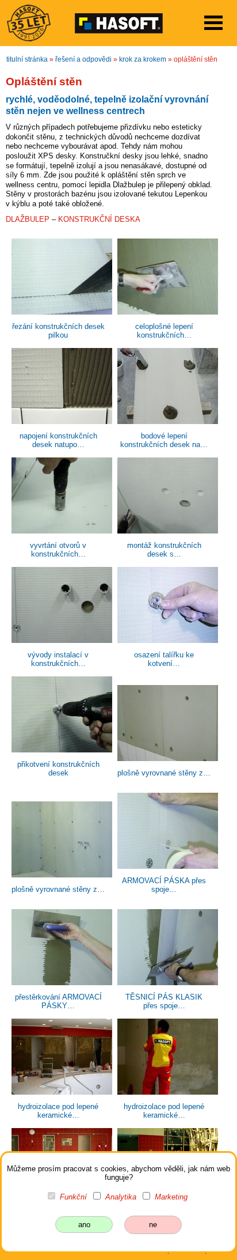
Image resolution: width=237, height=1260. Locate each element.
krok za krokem (142, 59)
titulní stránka (27, 59)
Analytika (120, 1197)
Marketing (171, 1197)
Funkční (73, 1197)
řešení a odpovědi (83, 59)
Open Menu (213, 23)
